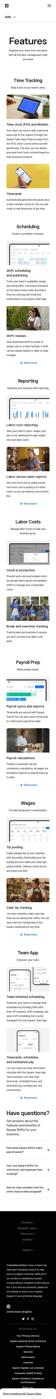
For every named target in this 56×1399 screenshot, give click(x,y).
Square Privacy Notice (28, 1346)
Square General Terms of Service (28, 1341)
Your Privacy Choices (28, 1336)
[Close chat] (51, 1394)
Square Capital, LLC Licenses (28, 1368)
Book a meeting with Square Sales (22, 1393)
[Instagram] (32, 1318)
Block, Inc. (28, 1387)
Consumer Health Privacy (28, 1373)
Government (28, 1357)
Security (28, 1352)
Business (27, 1228)
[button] (28, 1151)
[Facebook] (28, 1318)
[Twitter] (23, 1318)
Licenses (28, 1362)
